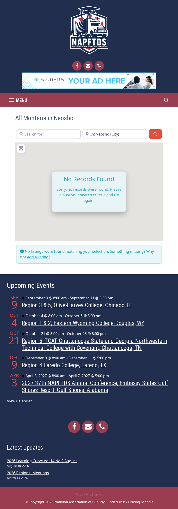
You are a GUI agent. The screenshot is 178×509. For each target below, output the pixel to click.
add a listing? (38, 256)
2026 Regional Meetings (28, 472)
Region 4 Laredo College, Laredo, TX (64, 365)
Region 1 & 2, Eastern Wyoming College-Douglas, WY (83, 322)
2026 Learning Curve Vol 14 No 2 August (42, 460)
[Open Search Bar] (166, 100)
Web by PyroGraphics (89, 494)
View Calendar (19, 401)
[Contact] (88, 66)
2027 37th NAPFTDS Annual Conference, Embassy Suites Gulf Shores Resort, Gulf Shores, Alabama (95, 386)
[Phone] (99, 66)
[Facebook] (77, 66)
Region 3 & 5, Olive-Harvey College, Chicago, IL (76, 305)
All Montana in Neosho (44, 118)
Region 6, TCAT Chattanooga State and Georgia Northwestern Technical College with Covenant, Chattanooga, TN (94, 344)
